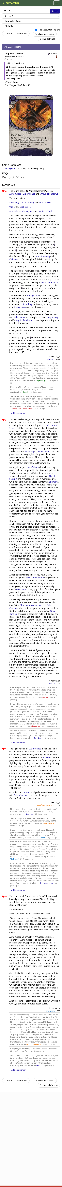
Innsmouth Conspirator (22, 408)
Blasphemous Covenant (31, 605)
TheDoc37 (14, 859)
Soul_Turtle (25, 1051)
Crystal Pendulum (24, 320)
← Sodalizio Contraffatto (15, 33)
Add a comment (18, 413)
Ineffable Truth (45, 211)
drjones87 (50, 1011)
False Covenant (21, 795)
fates (38, 1065)
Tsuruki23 (49, 359)
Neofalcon (30, 814)
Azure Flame (15, 211)
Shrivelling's (28, 304)
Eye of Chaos (29, 193)
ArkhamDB (12, 3)
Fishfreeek (41, 837)
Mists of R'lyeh (45, 202)
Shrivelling (14, 202)
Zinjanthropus (41, 380)
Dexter (26, 792)
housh (25, 392)
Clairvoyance (28, 211)
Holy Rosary (52, 317)
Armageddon (12, 47)
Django (45, 697)
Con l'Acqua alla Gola (45, 34)
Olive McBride (22, 589)
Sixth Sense (25, 206)
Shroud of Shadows (49, 193)
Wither (12, 206)
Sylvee (52, 683)
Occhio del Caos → (49, 38)
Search (55, 11)
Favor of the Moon (50, 282)
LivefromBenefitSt (45, 805)
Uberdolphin (38, 738)
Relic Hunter (19, 317)
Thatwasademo (46, 883)
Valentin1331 (35, 726)
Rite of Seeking (27, 202)
